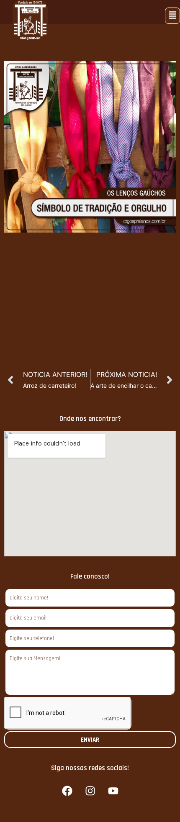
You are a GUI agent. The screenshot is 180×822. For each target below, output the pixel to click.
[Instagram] (90, 790)
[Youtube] (113, 790)
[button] (172, 16)
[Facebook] (67, 790)
